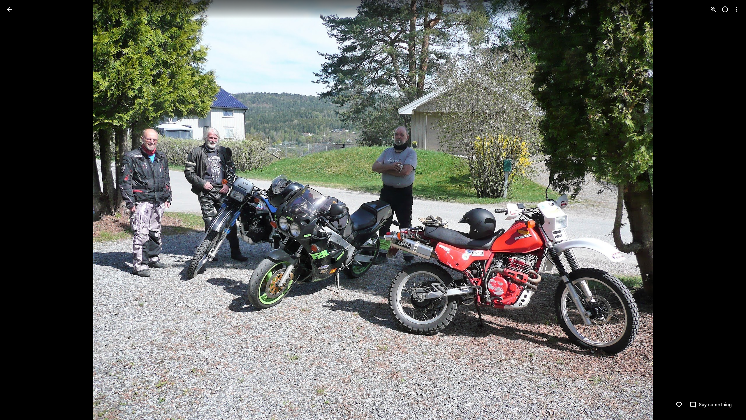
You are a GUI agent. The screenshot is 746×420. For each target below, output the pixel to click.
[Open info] (725, 9)
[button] (16, 210)
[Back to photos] (9, 9)
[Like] (678, 404)
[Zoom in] (713, 9)
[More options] (737, 9)
